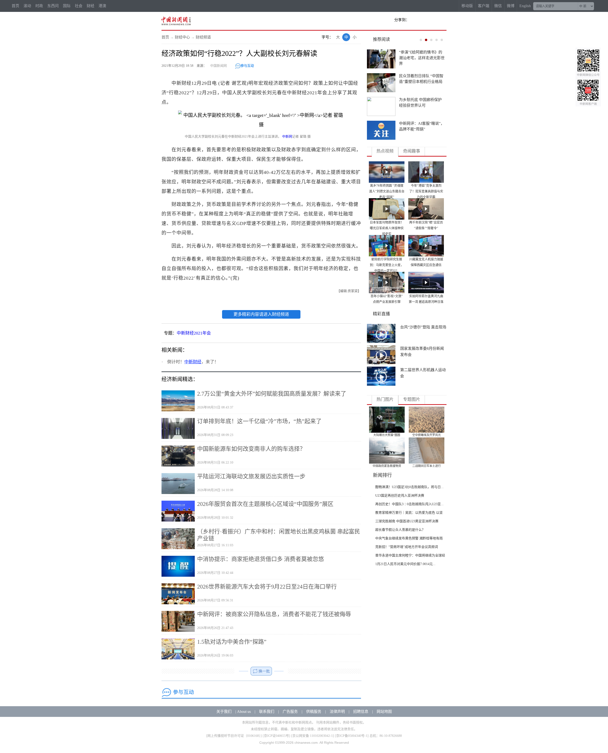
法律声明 (337, 712)
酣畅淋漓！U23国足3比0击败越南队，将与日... (409, 487)
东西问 (53, 6)
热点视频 (385, 151)
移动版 (467, 6)
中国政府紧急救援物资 (387, 466)
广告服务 (290, 712)
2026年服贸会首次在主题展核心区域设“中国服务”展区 (265, 504)
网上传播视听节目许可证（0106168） (234, 736)
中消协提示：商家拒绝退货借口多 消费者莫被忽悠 (260, 559)
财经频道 (203, 37)
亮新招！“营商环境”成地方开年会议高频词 (406, 547)
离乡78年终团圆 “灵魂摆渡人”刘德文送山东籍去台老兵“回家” (386, 191)
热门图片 (385, 399)
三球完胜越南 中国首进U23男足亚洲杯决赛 (406, 521)
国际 (67, 6)
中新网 (287, 136)
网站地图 (384, 712)
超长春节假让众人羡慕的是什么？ (400, 530)
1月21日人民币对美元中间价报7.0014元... (405, 564)
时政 (39, 6)
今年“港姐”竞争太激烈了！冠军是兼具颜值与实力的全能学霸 (426, 191)
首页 (15, 6)
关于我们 (224, 712)
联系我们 (266, 712)
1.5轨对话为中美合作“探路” (231, 642)
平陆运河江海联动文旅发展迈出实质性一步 (251, 476)
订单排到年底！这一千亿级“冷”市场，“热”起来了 (259, 421)
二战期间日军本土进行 (426, 466)
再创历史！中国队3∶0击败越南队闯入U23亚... (409, 504)
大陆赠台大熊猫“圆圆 (386, 435)
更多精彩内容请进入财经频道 (261, 314)
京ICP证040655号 (276, 736)
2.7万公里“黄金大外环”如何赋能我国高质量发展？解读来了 (271, 394)
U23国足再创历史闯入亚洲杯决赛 (399, 495)
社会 (78, 6)
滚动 (27, 6)
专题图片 (411, 399)
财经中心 (182, 37)
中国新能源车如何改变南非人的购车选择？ (251, 449)
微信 (498, 6)
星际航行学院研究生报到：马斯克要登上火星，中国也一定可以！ (387, 264)
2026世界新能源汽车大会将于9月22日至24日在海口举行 (267, 587)
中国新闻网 (218, 65)
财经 (90, 6)
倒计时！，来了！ (192, 362)
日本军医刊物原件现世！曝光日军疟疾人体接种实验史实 (387, 228)
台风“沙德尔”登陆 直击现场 (423, 327)
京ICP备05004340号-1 (351, 736)
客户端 (483, 6)
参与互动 (247, 65)
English (525, 6)
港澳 (102, 6)
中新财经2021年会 (194, 333)
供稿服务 (313, 712)
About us (244, 712)
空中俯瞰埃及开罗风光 (426, 435)
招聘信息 (360, 712)
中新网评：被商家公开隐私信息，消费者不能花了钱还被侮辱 (274, 614)
